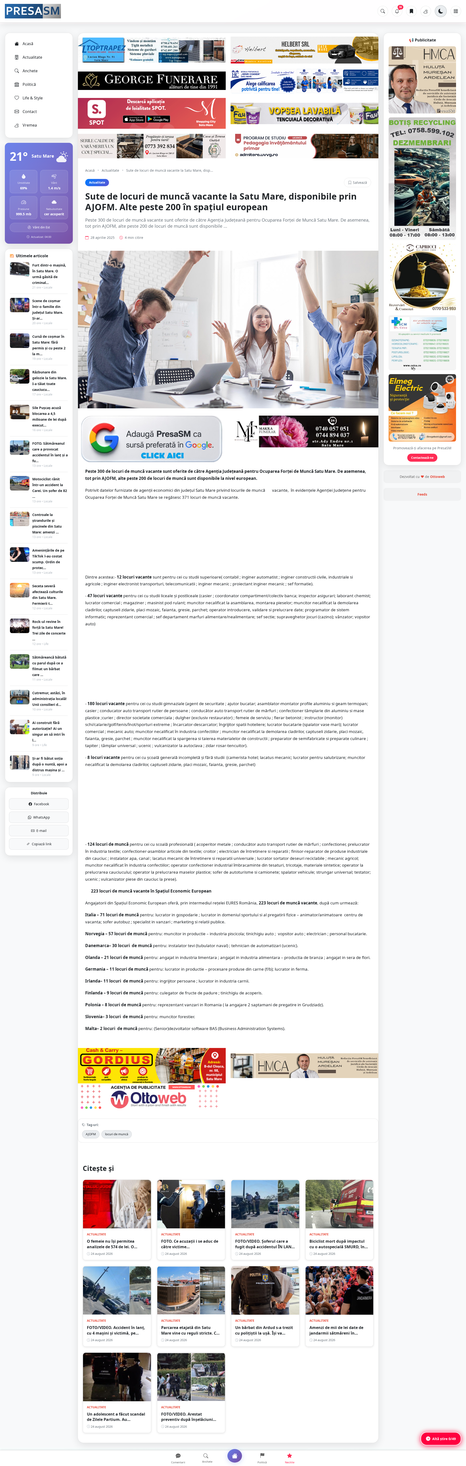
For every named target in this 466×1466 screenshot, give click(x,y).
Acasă (28, 43)
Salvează (360, 182)
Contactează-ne (422, 458)
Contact (30, 111)
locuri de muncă (116, 1134)
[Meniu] (455, 11)
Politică (29, 84)
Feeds (422, 494)
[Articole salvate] (411, 11)
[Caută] (382, 11)
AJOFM (91, 1134)
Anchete (30, 70)
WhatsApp (41, 817)
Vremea (30, 125)
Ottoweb (437, 476)
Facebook (41, 804)
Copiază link (41, 844)
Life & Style (33, 98)
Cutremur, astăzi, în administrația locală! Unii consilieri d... (49, 699)
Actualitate (32, 57)
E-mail (41, 830)
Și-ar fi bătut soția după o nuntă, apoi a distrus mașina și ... (49, 764)
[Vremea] (425, 11)
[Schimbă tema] (441, 11)
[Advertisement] (228, 540)
